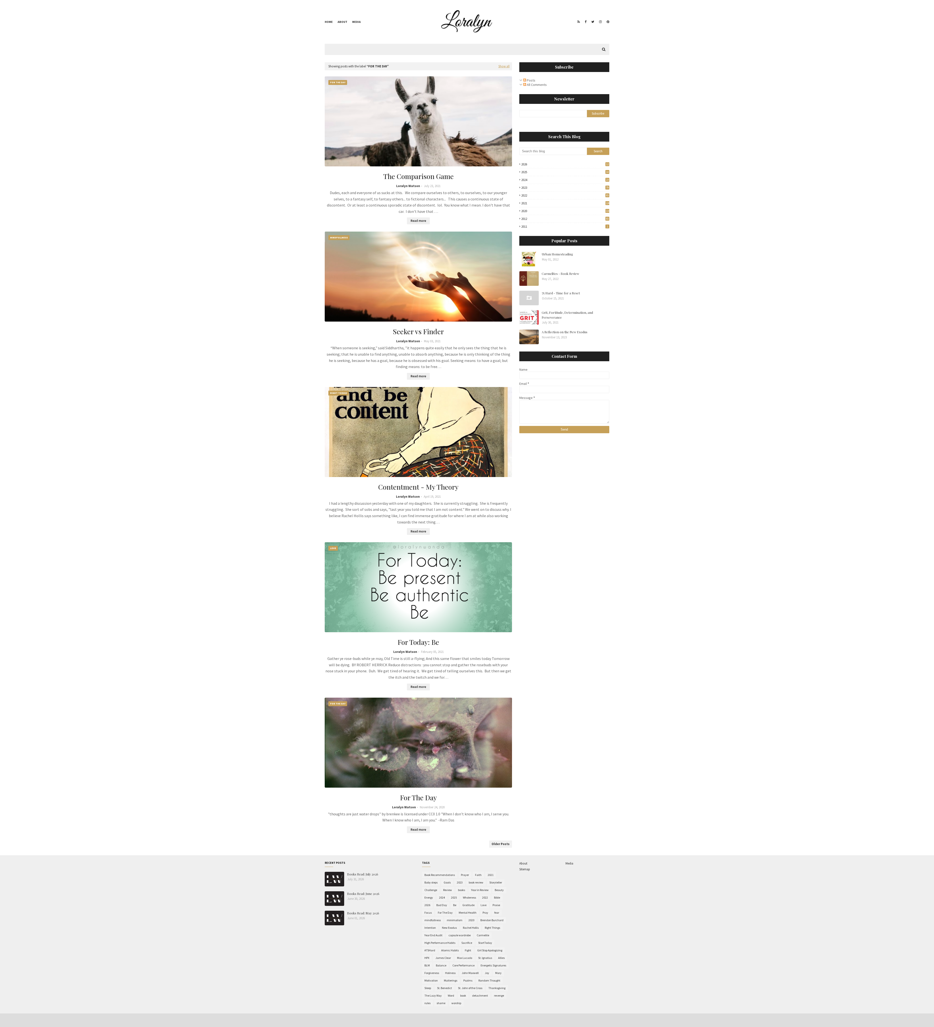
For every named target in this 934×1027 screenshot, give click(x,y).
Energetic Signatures (493, 965)
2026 (565, 164)
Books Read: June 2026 (363, 894)
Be (454, 905)
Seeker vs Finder (418, 331)
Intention (430, 927)
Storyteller (495, 882)
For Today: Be (418, 642)
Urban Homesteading (557, 254)
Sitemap (524, 869)
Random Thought (489, 980)
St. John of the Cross (470, 988)
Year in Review (480, 890)
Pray (485, 912)
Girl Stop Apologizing (489, 950)
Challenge (430, 890)
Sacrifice (466, 943)
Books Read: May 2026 (363, 913)
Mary (498, 973)
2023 (565, 188)
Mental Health (467, 912)
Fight (468, 950)
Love (483, 905)
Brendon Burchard (491, 920)
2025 (565, 172)
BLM (427, 965)
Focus (428, 912)
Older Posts (501, 844)
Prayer (465, 875)
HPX (426, 958)
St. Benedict (444, 988)
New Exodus (449, 927)
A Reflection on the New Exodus (564, 332)
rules (427, 1003)
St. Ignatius (485, 958)
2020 (565, 211)
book (463, 995)
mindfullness (432, 920)
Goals (447, 882)
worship (456, 1003)
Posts (530, 80)
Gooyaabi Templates (400, 1020)
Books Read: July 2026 (362, 874)
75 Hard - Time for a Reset (561, 293)
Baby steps (431, 882)
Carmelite (483, 935)
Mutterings (450, 980)
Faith (478, 875)
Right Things (492, 927)
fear (496, 912)
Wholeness (469, 897)
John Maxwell (470, 973)
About (342, 22)
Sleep (427, 988)
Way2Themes (359, 1020)
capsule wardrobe (460, 935)
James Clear (443, 958)
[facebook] (586, 22)
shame (441, 1003)
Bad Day (441, 905)
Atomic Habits (450, 950)
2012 (565, 219)
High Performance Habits (439, 943)
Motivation (431, 980)
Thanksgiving (496, 988)
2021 (565, 203)
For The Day (418, 797)
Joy (487, 973)
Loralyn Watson (408, 186)
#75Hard (429, 950)
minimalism (454, 920)
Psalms (467, 980)
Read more (418, 221)
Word (451, 995)
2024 (565, 180)
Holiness (450, 973)
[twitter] (592, 22)
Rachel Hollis (471, 927)
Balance (441, 965)
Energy (428, 897)
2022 (565, 195)
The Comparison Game (418, 176)
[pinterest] (607, 22)
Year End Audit (433, 935)
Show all (504, 66)
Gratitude (468, 905)
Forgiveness (431, 973)
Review (447, 890)
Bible (497, 897)
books (461, 890)
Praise (496, 905)
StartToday (485, 943)
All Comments (536, 84)
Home (329, 22)
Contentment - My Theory (418, 486)
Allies (501, 958)
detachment (480, 995)
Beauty (499, 890)
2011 (564, 227)
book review (476, 882)
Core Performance (463, 965)
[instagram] (600, 22)
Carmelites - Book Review (560, 273)
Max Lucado (464, 958)
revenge (499, 995)
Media (356, 22)
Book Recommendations (439, 875)
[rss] (578, 22)
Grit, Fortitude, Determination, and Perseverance (567, 314)
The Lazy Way (433, 995)
